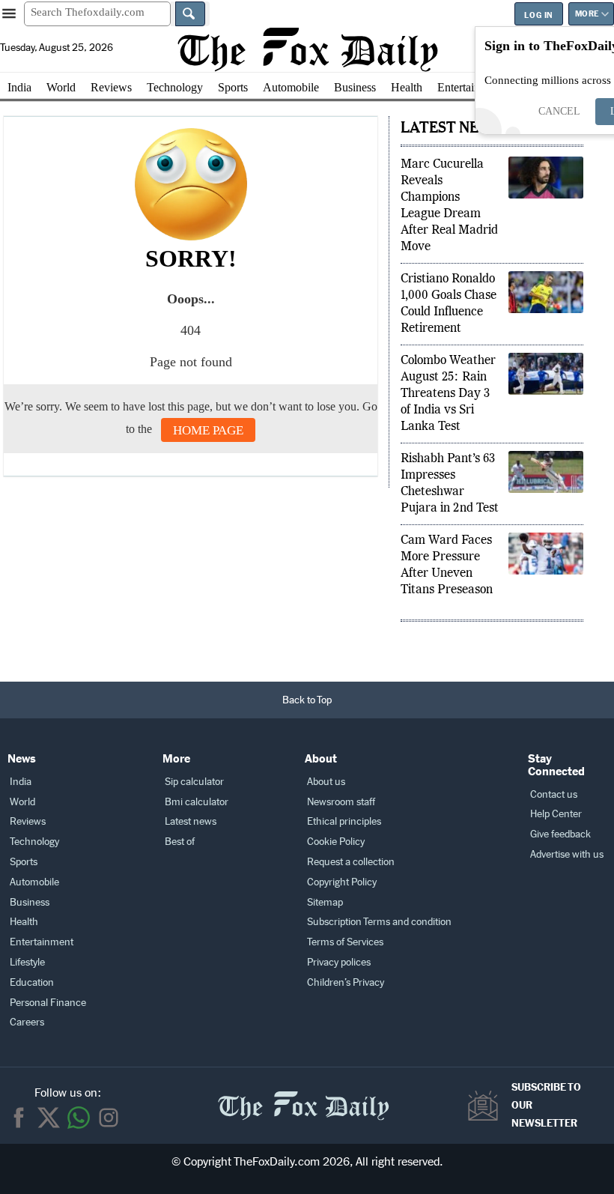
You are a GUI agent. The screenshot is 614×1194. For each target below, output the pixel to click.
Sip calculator (194, 781)
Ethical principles (344, 821)
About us (326, 781)
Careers (27, 1022)
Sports (233, 87)
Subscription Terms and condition (379, 921)
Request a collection (351, 861)
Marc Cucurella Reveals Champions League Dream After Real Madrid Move (449, 206)
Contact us (553, 794)
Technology (175, 87)
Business (355, 87)
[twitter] (48, 1117)
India (19, 87)
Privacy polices (339, 962)
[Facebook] (18, 1117)
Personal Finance (48, 1002)
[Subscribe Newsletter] (486, 1106)
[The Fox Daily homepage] (307, 49)
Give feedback (560, 834)
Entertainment (470, 87)
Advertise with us (567, 854)
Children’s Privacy (345, 982)
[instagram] (108, 1117)
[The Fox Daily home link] (303, 1098)
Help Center (556, 813)
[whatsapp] (78, 1117)
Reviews (111, 87)
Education (32, 982)
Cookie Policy (336, 841)
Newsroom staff (341, 802)
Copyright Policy (342, 882)
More (587, 14)
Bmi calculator (196, 802)
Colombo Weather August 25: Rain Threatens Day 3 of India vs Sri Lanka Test (448, 394)
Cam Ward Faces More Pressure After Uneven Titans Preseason (447, 565)
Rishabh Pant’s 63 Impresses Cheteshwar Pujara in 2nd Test (450, 484)
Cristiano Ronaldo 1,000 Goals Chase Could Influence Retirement (448, 304)
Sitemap (325, 902)
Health (406, 87)
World (61, 87)
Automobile (291, 87)
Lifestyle (27, 962)
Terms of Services (345, 942)
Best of (180, 841)
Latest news (190, 821)
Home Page (208, 430)
